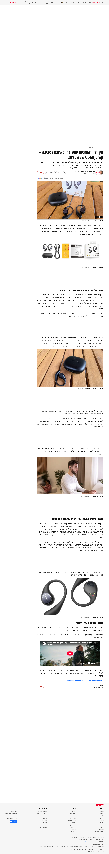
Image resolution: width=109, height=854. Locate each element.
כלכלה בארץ (101, 816)
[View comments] (40, 172)
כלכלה (78, 2)
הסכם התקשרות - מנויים (11, 814)
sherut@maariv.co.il (91, 842)
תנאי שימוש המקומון (12, 818)
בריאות (53, 2)
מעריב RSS (73, 818)
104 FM (45, 823)
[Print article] (46, 172)
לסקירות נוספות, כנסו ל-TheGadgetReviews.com (84, 680)
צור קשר (73, 811)
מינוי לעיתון (73, 825)
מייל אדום (73, 816)
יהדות (102, 827)
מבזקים (102, 814)
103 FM (45, 818)
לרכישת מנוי (13, 2)
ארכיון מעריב (72, 827)
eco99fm (44, 820)
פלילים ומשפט (47, 2)
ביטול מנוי (73, 832)
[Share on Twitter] (55, 172)
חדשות (90, 2)
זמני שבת (45, 825)
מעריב (101, 147)
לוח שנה (19, 2)
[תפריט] (103, 2)
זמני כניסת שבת (27, 2)
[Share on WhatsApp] (51, 172)
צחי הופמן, (91, 172)
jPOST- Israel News (42, 814)
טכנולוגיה (90, 147)
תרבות (67, 2)
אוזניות (101, 687)
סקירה (96, 687)
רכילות (58, 2)
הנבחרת (84, 2)
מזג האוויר (101, 829)
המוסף (74, 823)
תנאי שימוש (14, 811)
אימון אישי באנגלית (42, 811)
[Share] (64, 172)
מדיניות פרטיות (13, 816)
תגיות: (101, 686)
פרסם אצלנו (73, 814)
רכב (39, 2)
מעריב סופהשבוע (71, 820)
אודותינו (74, 829)
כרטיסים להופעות (99, 832)
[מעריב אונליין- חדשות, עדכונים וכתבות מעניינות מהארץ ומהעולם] (96, 2)
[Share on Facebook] (59, 172)
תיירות (34, 2)
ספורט (73, 2)
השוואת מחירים (43, 827)
